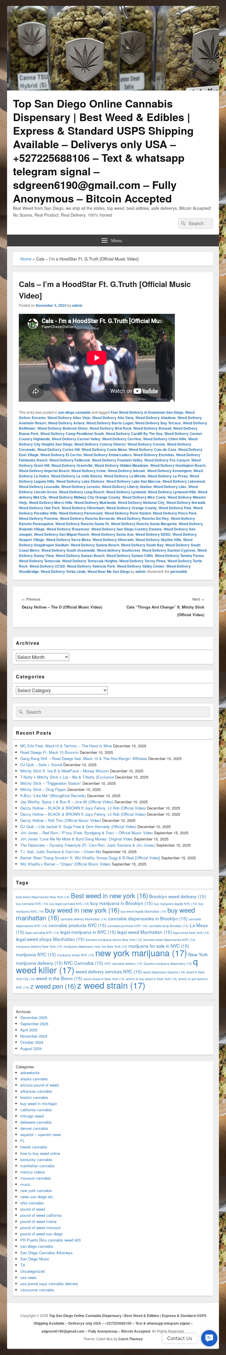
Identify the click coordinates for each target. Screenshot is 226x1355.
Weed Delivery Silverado (113, 539)
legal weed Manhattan (144, 932)
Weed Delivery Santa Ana (112, 534)
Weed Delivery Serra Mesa (68, 539)
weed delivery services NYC (109, 971)
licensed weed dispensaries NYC (169, 939)
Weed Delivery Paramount (81, 513)
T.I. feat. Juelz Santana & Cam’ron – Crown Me (60, 851)
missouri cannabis (35, 1178)
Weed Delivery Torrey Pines (142, 560)
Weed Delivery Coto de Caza (152, 449)
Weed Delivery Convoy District (100, 444)
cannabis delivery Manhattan (83, 919)
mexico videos (32, 1172)
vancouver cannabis (37, 1290)
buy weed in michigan (38, 1103)
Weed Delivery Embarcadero (107, 454)
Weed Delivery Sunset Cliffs (129, 555)
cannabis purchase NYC (127, 926)
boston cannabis (34, 1097)
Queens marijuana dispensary (168, 963)
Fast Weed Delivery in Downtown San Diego (147, 412)
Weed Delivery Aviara (66, 423)
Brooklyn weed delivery (177, 896)
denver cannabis (34, 1128)
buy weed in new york (82, 909)
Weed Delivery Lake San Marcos (133, 481)
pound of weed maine (38, 1221)
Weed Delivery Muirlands (95, 502)
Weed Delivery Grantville (72, 465)
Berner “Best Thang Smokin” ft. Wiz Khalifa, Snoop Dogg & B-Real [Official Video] (90, 858)
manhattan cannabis (37, 1165)
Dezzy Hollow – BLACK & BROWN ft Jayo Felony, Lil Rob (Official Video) (83, 808)
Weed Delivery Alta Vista (113, 417)
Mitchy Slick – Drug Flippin (43, 789)
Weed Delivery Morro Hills (50, 502)
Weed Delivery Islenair (126, 470)
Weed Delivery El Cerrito (61, 454)
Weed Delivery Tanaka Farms (179, 555)
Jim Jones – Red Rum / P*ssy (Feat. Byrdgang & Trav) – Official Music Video (86, 832)
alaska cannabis (34, 1079)
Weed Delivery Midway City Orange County (84, 497)
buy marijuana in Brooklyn (121, 903)
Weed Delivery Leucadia (39, 486)
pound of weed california (41, 1215)
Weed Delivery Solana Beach (95, 545)
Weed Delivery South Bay (142, 545)
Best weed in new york (109, 895)
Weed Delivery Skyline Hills (158, 539)
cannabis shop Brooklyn (169, 926)
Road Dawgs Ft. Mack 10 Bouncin (49, 752)
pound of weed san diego (41, 1234)
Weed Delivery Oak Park (39, 507)
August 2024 (31, 1048)
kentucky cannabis (36, 1159)
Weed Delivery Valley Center (140, 566)
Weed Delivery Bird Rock (110, 428)
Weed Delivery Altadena (155, 417)
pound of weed (32, 1209)
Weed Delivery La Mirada (125, 476)
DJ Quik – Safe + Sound (41, 764)
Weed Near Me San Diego (108, 571)
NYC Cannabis (83, 963)
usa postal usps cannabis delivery (49, 1283)
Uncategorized (32, 1271)
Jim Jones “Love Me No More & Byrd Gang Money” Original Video (76, 839)
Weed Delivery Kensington (169, 470)
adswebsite (29, 1072)
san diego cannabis (74, 412)
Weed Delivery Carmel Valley (76, 438)
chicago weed (32, 1116)
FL (22, 1140)
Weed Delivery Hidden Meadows (121, 465)
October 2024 (31, 1042)
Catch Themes (130, 1338)
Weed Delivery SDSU (153, 534)
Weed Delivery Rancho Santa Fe (82, 523)
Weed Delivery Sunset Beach (80, 555)
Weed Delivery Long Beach (81, 491)
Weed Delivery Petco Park (175, 513)
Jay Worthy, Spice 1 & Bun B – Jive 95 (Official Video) (66, 802)
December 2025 (33, 1017)
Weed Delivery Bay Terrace (158, 423)
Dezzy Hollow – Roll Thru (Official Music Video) (60, 820)
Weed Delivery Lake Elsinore (80, 481)
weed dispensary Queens (164, 972)
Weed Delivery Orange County (131, 507)
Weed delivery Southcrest (118, 550)
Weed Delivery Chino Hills (164, 438)
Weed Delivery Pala (175, 507)
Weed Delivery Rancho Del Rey (143, 518)
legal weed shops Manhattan (50, 939)
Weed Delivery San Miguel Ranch (61, 534)
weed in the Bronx (59, 978)
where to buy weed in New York (151, 979)
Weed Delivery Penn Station (127, 513)
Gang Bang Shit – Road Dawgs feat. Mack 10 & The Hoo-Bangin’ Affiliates (83, 758)
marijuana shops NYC (75, 955)
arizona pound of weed (39, 1085)
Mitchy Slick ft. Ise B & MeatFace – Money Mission (64, 771)
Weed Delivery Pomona (38, 518)
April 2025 (28, 1030)
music (25, 1184)
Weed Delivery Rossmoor (67, 529)
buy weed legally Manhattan (143, 911)
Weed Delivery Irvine (88, 470)
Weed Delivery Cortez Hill (58, 449)
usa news (28, 1277)
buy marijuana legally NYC (175, 903)
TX (22, 1265)
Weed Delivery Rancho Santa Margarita (144, 523)
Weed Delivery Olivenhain (83, 507)
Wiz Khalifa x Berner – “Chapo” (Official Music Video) (65, 864)
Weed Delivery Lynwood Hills (172, 491)
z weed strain (111, 985)
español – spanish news (40, 1134)
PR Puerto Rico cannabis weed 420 (50, 1240)
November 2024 (33, 1036)
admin (77, 305)
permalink (178, 571)
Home (25, 259)
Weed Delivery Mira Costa (144, 497)
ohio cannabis (32, 1203)
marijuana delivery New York (39, 946)
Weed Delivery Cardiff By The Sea (134, 433)
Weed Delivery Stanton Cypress (168, 550)
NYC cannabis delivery (123, 963)
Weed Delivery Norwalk (185, 502)
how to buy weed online (40, 1153)
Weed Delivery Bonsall (152, 428)
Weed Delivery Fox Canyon (167, 460)
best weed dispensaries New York (43, 897)
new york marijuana (141, 952)
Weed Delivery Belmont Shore (62, 428)
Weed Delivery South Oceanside (68, 550)
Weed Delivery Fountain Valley (117, 460)
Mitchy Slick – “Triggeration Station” (50, 783)
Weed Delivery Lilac (170, 486)
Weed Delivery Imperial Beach (44, 470)
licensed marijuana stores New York (114, 939)
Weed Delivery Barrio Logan (109, 423)
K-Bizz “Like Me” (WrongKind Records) (53, 795)
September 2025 (34, 1023)
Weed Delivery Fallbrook (69, 460)
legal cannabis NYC (42, 932)
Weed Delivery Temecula (39, 560)
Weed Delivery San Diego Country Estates (126, 529)
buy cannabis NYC (32, 903)
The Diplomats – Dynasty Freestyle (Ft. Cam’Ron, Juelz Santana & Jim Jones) (87, 845)
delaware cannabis (36, 1122)
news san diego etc (36, 1196)
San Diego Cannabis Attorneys (46, 1252)
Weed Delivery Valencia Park (91, 566)
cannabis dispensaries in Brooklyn (147, 918)
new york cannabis (36, 1190)
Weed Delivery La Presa (167, 476)
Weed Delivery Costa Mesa (104, 449)
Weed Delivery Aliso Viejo (68, 417)
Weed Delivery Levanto (80, 486)
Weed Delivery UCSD (47, 566)
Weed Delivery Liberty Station (127, 486)
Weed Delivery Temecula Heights (89, 560)
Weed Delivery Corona (146, 444)
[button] (209, 1338)
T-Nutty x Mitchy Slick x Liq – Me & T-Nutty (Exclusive (67, 777)
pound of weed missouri (40, 1227)
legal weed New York (191, 932)
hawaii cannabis (33, 1147)
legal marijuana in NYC (88, 932)
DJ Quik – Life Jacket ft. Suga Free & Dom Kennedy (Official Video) (78, 826)
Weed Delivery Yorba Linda (63, 571)
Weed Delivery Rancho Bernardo (87, 518)
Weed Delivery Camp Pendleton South (72, 433)
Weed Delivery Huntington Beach (177, 465)
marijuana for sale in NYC (158, 945)
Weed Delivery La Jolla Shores (76, 476)
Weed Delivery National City (141, 502)
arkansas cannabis (36, 1091)
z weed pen (53, 985)
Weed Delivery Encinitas (153, 454)
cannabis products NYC (77, 925)
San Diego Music (34, 1259)
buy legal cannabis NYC (69, 903)
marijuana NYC (36, 954)
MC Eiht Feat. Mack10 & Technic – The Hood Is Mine (66, 746)
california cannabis (36, 1109)
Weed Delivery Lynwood (126, 491)
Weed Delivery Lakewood (183, 481)
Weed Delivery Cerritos (121, 438)
